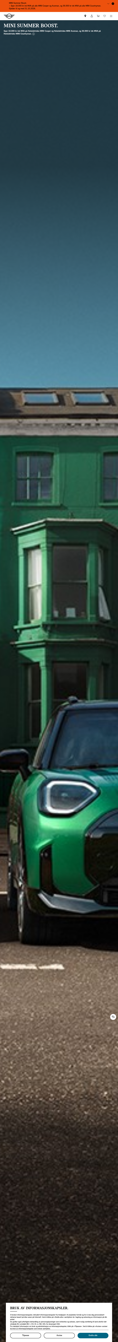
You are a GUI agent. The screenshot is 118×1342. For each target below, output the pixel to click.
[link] (85, 16)
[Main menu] (111, 16)
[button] (91, 16)
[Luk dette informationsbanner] (113, 3)
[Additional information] (108, 3)
